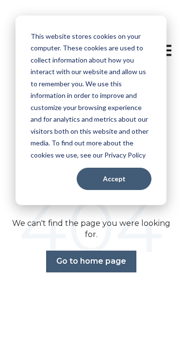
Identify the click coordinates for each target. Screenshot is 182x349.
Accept (114, 178)
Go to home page (91, 261)
